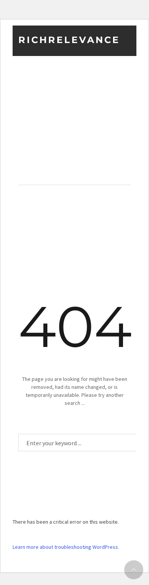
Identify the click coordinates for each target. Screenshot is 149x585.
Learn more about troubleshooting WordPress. (66, 546)
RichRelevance (69, 39)
